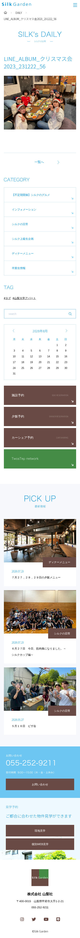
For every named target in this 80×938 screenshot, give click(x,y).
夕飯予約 (18, 416)
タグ (8, 298)
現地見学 (40, 830)
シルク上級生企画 (23, 238)
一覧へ (39, 162)
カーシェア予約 (22, 437)
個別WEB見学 (40, 844)
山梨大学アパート (25, 298)
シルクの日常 (20, 224)
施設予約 (18, 395)
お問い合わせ (40, 784)
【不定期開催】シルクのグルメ (31, 194)
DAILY (19, 13)
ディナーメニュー (23, 253)
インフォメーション (24, 209)
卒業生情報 (18, 268)
